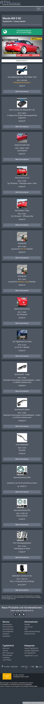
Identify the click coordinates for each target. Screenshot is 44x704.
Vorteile (5, 651)
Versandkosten (7, 629)
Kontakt (27, 624)
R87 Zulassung (7, 653)
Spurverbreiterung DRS (22, 510)
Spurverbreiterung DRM (22, 477)
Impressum (28, 627)
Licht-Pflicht (6, 660)
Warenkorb (6, 636)
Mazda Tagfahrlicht (31, 648)
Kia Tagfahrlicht (29, 653)
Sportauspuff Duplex (22, 409)
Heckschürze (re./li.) (22, 178)
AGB (26, 629)
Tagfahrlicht (31, 656)
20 (21, 60)
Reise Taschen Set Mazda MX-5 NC (22, 110)
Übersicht (5, 648)
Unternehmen (7, 624)
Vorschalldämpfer (22, 445)
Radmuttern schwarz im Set (22, 576)
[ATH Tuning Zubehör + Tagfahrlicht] (13, 3)
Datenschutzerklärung (32, 631)
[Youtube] (19, 614)
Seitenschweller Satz (22, 145)
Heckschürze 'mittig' (22, 211)
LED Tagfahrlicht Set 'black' (22, 342)
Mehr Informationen (22, 91)
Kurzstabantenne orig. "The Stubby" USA (22, 77)
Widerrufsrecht (29, 634)
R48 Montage (7, 655)
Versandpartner (7, 631)
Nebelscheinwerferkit (22, 309)
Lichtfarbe (6, 658)
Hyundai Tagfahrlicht (31, 651)
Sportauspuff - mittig (22, 374)
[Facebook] (15, 614)
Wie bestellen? (7, 627)
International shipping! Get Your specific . (24, 31)
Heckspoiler (22, 243)
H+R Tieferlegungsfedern (22, 543)
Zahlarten (5, 634)
